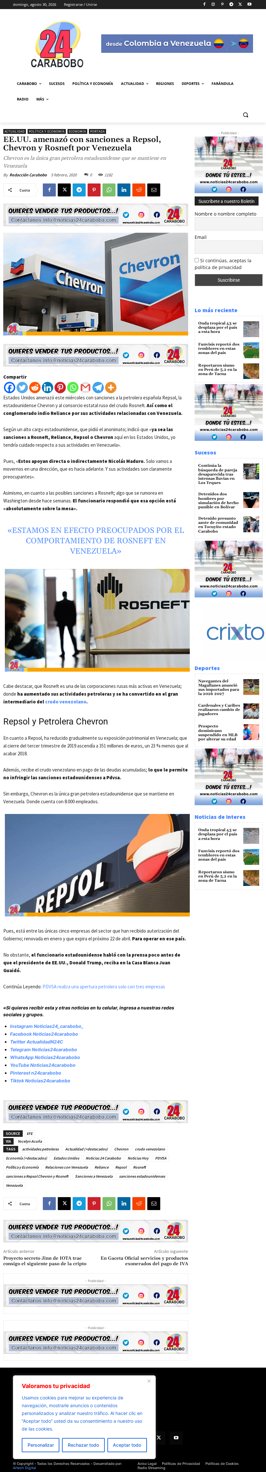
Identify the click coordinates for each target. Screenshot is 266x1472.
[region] (84, 1417)
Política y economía (47, 131)
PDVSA (160, 1158)
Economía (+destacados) (26, 1158)
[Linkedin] (123, 189)
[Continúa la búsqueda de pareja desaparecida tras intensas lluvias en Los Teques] (251, 471)
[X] (240, 4)
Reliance (101, 1167)
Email (201, 237)
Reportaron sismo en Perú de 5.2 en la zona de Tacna (217, 369)
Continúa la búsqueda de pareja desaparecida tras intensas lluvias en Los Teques (217, 474)
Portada (97, 131)
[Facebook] (204, 4)
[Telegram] (231, 4)
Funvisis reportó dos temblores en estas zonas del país (218, 348)
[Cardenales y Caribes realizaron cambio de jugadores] (251, 711)
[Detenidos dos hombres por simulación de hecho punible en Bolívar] (251, 500)
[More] (110, 387)
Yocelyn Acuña (30, 1141)
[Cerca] (149, 1381)
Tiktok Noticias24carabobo (40, 1080)
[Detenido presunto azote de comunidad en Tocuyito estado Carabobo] (251, 524)
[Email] (153, 189)
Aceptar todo (127, 1445)
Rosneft (139, 1167)
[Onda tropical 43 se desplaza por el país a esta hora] (251, 329)
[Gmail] (85, 387)
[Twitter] (22, 387)
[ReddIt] (138, 189)
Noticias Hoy (138, 1158)
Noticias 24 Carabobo (103, 1158)
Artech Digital (24, 1468)
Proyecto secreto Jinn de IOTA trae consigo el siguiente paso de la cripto (44, 1261)
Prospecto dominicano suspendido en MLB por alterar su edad (217, 733)
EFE (29, 1133)
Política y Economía (22, 1167)
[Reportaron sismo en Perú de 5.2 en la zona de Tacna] (251, 371)
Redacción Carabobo (28, 175)
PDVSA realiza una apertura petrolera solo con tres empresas (103, 986)
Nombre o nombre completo (225, 214)
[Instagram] (213, 4)
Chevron (121, 1149)
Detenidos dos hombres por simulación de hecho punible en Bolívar (218, 501)
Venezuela (14, 1185)
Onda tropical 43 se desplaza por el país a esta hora (217, 327)
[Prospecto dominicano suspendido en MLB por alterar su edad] (251, 732)
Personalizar (41, 1445)
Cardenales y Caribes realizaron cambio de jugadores (219, 709)
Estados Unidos (66, 1158)
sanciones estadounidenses (142, 1176)
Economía (77, 131)
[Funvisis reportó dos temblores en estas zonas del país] (251, 350)
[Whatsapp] (73, 387)
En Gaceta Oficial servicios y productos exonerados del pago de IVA (144, 1261)
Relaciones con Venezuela (66, 1167)
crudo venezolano (65, 702)
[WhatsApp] (109, 189)
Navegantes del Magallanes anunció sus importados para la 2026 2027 (218, 688)
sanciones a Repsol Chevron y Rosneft (37, 1176)
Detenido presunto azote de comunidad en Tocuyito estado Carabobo (218, 525)
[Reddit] (35, 387)
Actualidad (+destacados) (86, 1149)
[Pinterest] (222, 4)
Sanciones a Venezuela (94, 1176)
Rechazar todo (83, 1445)
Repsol (121, 1167)
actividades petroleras (40, 1149)
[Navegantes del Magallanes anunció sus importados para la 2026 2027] (251, 687)
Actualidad (15, 131)
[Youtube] (249, 4)
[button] (245, 115)
